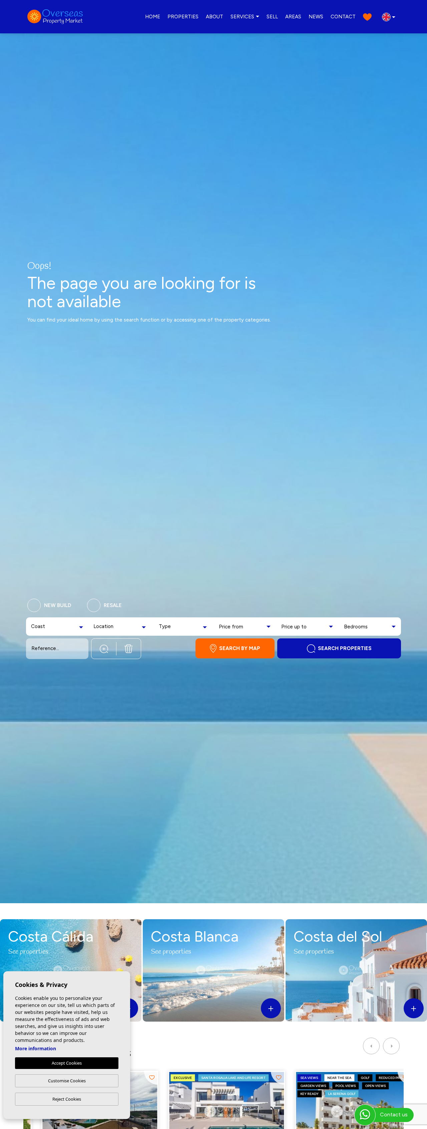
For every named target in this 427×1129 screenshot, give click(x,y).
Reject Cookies (66, 1099)
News (316, 17)
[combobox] (58, 626)
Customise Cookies (67, 1081)
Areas (293, 17)
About (214, 17)
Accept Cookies (67, 1063)
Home (152, 17)
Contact (343, 17)
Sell (272, 17)
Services (242, 17)
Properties (182, 17)
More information (35, 1048)
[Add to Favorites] (138, 1078)
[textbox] (43, 626)
